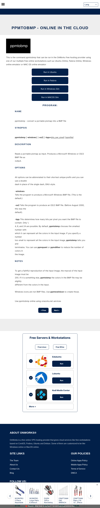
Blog (12, 473)
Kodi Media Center (61, 390)
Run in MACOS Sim (50, 97)
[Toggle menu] (3, 4)
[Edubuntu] (42, 361)
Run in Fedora (50, 80)
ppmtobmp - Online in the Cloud (50, 28)
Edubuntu (56, 357)
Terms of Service (78, 469)
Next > (56, 310)
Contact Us (14, 469)
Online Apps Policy (79, 460)
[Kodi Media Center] (42, 395)
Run (61, 364)
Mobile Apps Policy (79, 465)
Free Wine (60, 347)
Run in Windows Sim (50, 89)
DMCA (74, 473)
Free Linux (42, 347)
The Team (14, 460)
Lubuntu (56, 373)
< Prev (43, 310)
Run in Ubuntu (50, 72)
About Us (14, 465)
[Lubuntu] (42, 378)
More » (32, 406)
